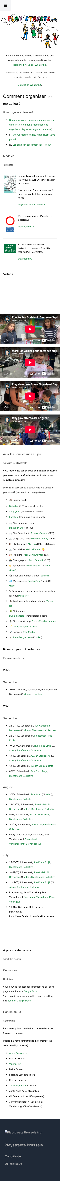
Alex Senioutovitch (34, 554)
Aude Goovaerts (18, 1053)
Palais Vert (23, 595)
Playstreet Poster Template (32, 204)
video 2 (12, 570)
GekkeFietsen (33, 549)
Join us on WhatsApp (29, 85)
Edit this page (13, 1163)
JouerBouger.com (22, 637)
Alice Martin (28, 632)
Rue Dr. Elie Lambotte (41, 765)
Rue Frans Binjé (42, 745)
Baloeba (13, 506)
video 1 (48, 565)
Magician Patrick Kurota (25, 626)
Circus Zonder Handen (44, 621)
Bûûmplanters (16, 615)
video (12, 585)
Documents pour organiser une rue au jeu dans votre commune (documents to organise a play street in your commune (31, 125)
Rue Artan (36, 794)
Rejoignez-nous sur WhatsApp (29, 64)
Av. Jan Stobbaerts (40, 755)
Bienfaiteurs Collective (44, 730)
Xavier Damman (17, 1085)
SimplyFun (14, 511)
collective (37, 694)
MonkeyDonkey (39, 538)
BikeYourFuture (17, 527)
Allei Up (32, 544)
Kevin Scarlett (35, 560)
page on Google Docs (19, 1000)
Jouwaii (45, 575)
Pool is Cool (34, 581)
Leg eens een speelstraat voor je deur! (32, 144)
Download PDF (26, 226)
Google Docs (31, 991)
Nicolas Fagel (33, 565)
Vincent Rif (15, 1064)
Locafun (13, 517)
